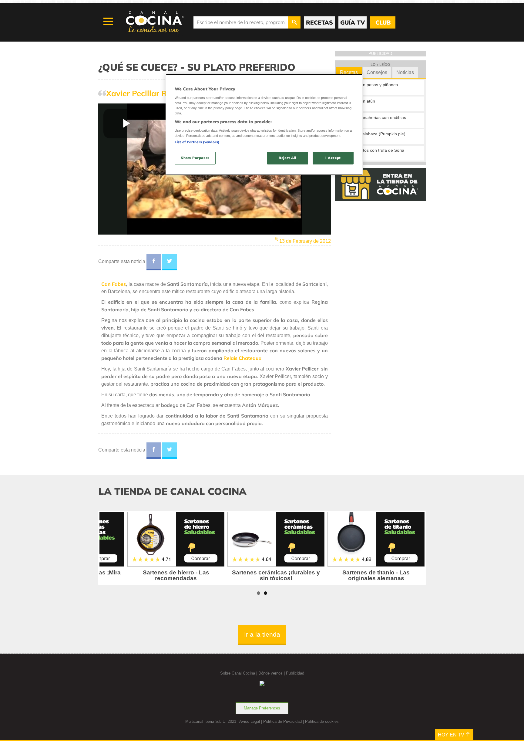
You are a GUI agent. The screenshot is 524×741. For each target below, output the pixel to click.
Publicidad (295, 673)
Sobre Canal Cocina (237, 673)
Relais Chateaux (242, 358)
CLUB (383, 22)
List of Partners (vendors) (197, 142)
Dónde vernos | (272, 673)
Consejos (377, 72)
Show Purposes (195, 158)
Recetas (349, 72)
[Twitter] (169, 262)
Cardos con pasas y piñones (370, 84)
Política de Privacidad (282, 721)
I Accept (333, 158)
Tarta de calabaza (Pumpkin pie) (374, 133)
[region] (264, 124)
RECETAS (319, 22)
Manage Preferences (262, 708)
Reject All (287, 158)
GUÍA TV (352, 22)
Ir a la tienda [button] (262, 634)
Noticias (405, 72)
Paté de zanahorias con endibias (374, 117)
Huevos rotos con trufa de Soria (373, 150)
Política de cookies (322, 721)
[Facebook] (153, 262)
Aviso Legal (249, 721)
